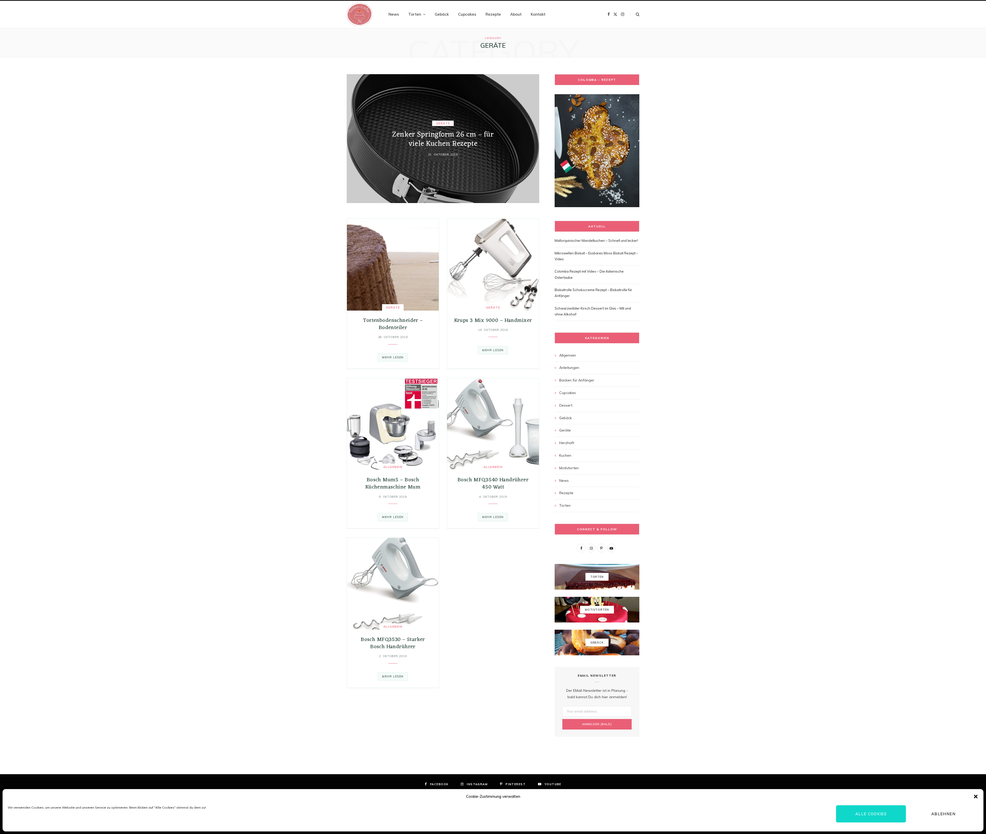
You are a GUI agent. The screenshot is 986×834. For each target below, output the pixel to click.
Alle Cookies (871, 813)
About (516, 14)
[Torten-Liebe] (359, 14)
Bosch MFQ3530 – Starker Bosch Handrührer (393, 643)
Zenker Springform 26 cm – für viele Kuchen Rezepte (443, 139)
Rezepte (493, 14)
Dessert (565, 405)
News (393, 14)
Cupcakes (467, 14)
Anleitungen (569, 367)
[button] (975, 796)
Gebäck (442, 14)
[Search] (634, 14)
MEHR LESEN (392, 357)
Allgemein (393, 467)
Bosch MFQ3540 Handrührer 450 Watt (493, 483)
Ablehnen (943, 813)
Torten (414, 14)
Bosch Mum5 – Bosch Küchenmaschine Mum (393, 483)
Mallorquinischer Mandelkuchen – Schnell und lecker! (596, 240)
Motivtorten (569, 468)
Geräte (443, 123)
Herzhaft (566, 442)
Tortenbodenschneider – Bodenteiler (393, 324)
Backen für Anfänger (576, 380)
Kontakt (538, 14)
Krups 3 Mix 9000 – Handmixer (493, 320)
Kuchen (565, 455)
